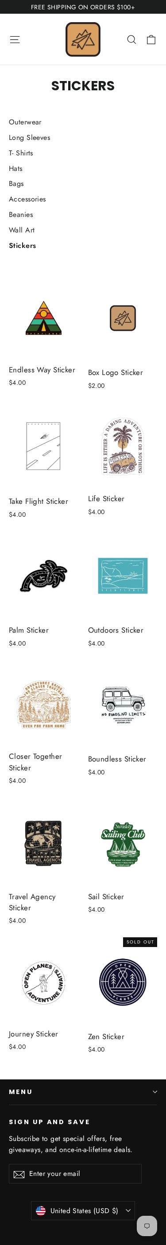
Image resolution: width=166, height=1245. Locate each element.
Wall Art (22, 230)
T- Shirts (21, 153)
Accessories (27, 199)
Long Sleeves (29, 137)
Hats (16, 168)
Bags (16, 183)
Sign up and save (49, 1121)
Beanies (21, 214)
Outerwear (25, 122)
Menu (21, 1091)
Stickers (22, 245)
